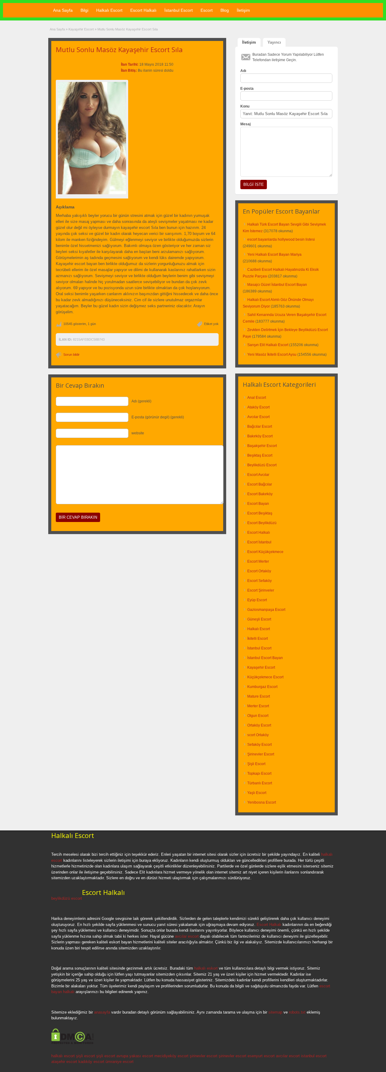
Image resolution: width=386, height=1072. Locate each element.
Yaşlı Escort (256, 793)
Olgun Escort (257, 716)
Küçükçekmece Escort (265, 677)
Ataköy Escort (258, 407)
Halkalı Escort (109, 10)
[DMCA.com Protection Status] (72, 1043)
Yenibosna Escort (261, 802)
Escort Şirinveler (260, 590)
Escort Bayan (258, 504)
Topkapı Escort (259, 773)
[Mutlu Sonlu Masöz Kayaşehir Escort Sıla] (92, 138)
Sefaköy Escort (259, 744)
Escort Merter (258, 561)
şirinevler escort (203, 1056)
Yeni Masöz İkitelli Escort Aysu (271, 354)
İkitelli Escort (257, 638)
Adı (243, 71)
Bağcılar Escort (259, 426)
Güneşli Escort (259, 619)
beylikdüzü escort (66, 898)
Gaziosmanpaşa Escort (266, 610)
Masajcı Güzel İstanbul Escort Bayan (277, 285)
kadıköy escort (91, 1061)
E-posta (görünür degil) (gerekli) (157, 417)
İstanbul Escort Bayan (265, 658)
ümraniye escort (120, 1061)
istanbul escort (314, 1056)
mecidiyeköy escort (171, 1056)
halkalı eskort (206, 968)
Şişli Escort (256, 764)
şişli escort (85, 1056)
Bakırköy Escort (260, 436)
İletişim (243, 10)
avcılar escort (187, 936)
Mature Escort (258, 696)
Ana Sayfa (63, 10)
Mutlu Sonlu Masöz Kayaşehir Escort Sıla (119, 49)
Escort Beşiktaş (259, 513)
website (137, 433)
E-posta (247, 88)
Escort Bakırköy (260, 494)
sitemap (275, 1012)
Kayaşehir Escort (81, 29)
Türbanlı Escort (259, 783)
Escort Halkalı (143, 10)
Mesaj (245, 124)
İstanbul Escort (178, 10)
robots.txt (297, 1012)
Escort (207, 10)
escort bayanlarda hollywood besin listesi (281, 239)
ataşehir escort (64, 1061)
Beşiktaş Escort (259, 455)
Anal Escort (256, 397)
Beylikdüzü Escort (262, 465)
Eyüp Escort (257, 600)
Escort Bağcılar (259, 484)
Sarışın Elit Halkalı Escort (267, 345)
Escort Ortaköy (259, 571)
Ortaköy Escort (259, 725)
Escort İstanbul (259, 542)
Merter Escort (258, 706)
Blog (224, 10)
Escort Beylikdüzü (262, 523)
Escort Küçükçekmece (265, 552)
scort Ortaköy (258, 735)
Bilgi (84, 10)
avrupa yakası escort (134, 1056)
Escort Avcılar (258, 475)
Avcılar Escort (258, 417)
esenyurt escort (261, 1056)
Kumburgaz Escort (262, 687)
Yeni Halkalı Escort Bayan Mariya (274, 254)
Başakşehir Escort (262, 446)
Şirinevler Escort (260, 754)
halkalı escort (63, 1056)
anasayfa (102, 1012)
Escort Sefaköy (259, 581)
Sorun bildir (71, 354)
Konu (244, 106)
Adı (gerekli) (141, 401)
